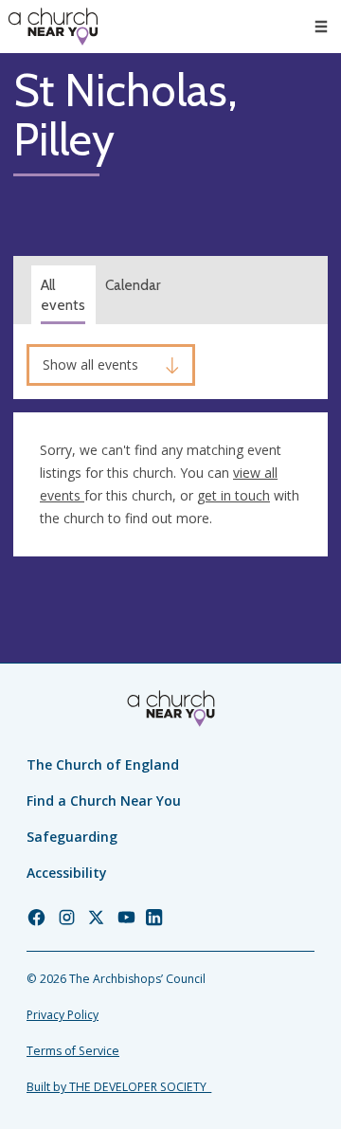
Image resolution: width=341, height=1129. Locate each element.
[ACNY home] (53, 26)
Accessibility (67, 873)
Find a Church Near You (104, 801)
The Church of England (103, 765)
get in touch (233, 495)
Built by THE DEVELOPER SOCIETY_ (119, 1087)
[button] (321, 26)
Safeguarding (72, 837)
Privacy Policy (63, 1015)
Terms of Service (73, 1051)
